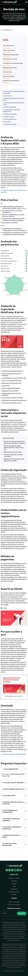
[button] (26, 2)
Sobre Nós (14, 894)
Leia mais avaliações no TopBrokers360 (14, 754)
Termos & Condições (14, 902)
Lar (2, 30)
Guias (14, 886)
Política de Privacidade (14, 904)
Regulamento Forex (14, 891)
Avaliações (14, 881)
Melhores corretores (14, 878)
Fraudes (14, 883)
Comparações (14, 889)
